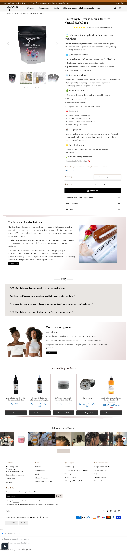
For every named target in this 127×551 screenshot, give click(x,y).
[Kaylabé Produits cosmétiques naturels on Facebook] (114, 3)
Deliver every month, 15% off (17, 543)
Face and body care (100, 470)
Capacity (68, 177)
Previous (8, 43)
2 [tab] (27, 87)
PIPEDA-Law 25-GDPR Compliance (76, 470)
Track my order (13, 467)
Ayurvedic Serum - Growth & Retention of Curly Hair (15, 399)
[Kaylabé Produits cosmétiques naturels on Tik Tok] (125, 3)
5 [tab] (36, 87)
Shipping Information (71, 474)
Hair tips (69, 209)
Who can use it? (71, 203)
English (23, 523)
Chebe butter (87, 398)
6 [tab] (38, 87)
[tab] (63, 288)
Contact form (10, 479)
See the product (16, 413)
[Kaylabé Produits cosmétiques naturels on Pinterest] (116, 3)
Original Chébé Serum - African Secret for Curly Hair (39, 399)
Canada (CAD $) (11, 523)
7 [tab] (41, 87)
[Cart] (119, 8)
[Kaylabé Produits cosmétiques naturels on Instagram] (119, 3)
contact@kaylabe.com (15, 471)
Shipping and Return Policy (73, 481)
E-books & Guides (100, 481)
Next (57, 43)
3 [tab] (30, 87)
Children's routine (70, 8)
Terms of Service (70, 477)
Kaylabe (8, 511)
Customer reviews (100, 477)
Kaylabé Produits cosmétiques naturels (23, 517)
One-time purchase (11, 533)
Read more (14, 263)
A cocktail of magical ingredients (79, 197)
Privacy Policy (69, 467)
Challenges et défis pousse (89, 8)
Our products (44, 8)
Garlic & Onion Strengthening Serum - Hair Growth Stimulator (111, 400)
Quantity (68, 184)
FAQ (95, 474)
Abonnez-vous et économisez (16, 539)
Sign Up (58, 496)
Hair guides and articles (102, 467)
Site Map (9, 482)
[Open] (4, 546)
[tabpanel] (12, 78)
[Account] (115, 8)
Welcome (31, 8)
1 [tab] (24, 87)
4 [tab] (33, 87)
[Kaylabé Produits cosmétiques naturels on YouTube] (122, 3)
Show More (63, 451)
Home (7, 13)
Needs (56, 8)
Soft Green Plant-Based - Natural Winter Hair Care (63, 399)
